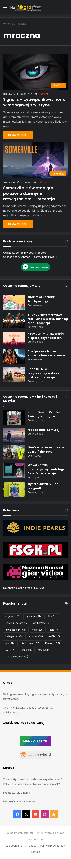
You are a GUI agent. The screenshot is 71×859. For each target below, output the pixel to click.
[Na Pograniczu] (25, 7)
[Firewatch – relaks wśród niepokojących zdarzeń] (14, 339)
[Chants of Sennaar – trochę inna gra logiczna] (14, 302)
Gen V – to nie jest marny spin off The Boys (46, 449)
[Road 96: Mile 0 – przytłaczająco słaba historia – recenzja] (14, 374)
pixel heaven (30, 643)
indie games (14, 636)
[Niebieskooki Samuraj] (14, 435)
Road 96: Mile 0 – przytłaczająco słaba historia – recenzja (43, 373)
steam (43, 649)
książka (36, 636)
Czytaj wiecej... (18, 135)
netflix (54, 636)
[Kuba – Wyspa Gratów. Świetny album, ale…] (14, 417)
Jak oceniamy (14, 845)
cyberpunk (34, 616)
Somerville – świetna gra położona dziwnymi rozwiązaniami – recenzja (29, 193)
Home (10, 23)
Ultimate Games (16, 656)
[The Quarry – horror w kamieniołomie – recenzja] (14, 356)
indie (54, 629)
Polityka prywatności (52, 845)
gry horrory (41, 622)
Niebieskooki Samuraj (43, 430)
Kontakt (35, 851)
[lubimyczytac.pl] (35, 757)
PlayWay (52, 643)
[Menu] (5, 8)
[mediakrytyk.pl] (35, 744)
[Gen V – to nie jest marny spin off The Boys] (14, 452)
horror (37, 629)
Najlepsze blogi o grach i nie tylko (24, 587)
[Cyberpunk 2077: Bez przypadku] (14, 489)
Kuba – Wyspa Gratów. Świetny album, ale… (44, 414)
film (52, 616)
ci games (12, 616)
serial (27, 649)
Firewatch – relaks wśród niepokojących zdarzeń (46, 336)
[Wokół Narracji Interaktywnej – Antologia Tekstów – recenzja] (14, 470)
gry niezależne (15, 629)
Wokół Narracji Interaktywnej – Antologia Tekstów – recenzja (47, 469)
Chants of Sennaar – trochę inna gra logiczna (46, 299)
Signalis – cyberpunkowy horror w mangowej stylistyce (35, 102)
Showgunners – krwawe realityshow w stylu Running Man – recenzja (48, 319)
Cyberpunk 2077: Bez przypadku (43, 486)
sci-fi (10, 649)
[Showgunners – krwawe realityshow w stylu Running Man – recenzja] (14, 320)
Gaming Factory (16, 622)
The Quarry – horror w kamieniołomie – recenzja (46, 353)
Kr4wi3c (11, 94)
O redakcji (31, 845)
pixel (10, 643)
